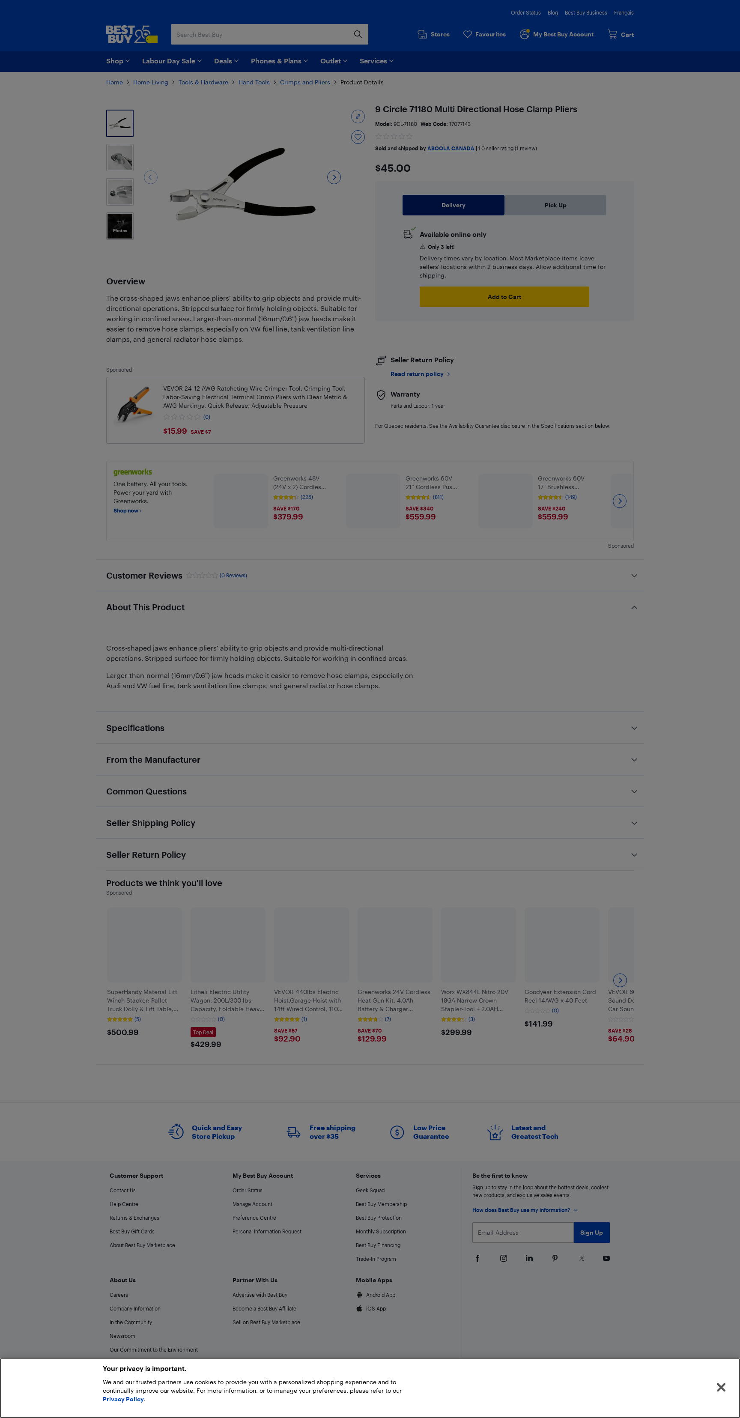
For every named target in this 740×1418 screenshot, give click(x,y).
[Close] (721, 1387)
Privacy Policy (123, 1399)
